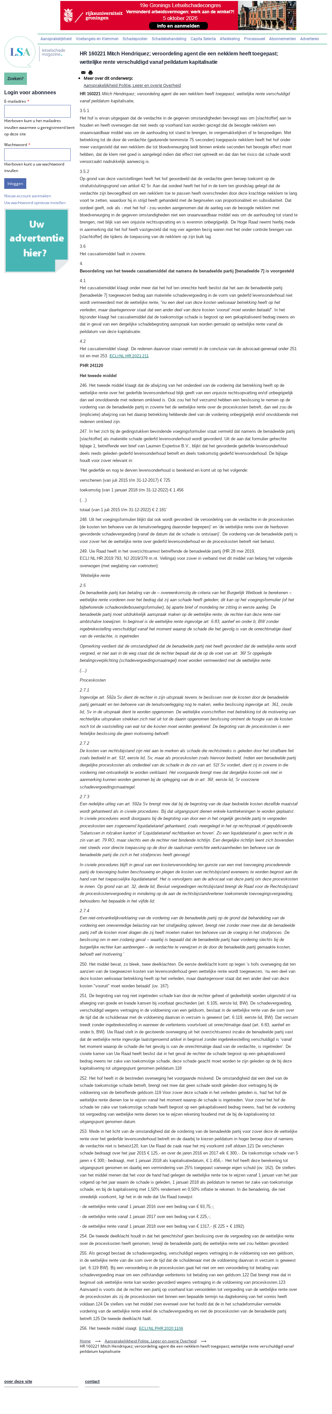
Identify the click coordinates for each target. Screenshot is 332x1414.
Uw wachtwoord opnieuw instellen (34, 202)
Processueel (254, 39)
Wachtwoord (15, 144)
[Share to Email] (83, 72)
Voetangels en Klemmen (97, 39)
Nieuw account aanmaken (27, 196)
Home (85, 1341)
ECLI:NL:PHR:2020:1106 (161, 1328)
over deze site (18, 1381)
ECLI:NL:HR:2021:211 (129, 356)
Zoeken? (15, 78)
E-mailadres (15, 101)
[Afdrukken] (90, 72)
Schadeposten (135, 39)
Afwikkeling (230, 39)
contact (92, 1381)
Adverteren (309, 39)
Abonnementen (282, 39)
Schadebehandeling (169, 39)
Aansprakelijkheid (56, 39)
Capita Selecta (203, 39)
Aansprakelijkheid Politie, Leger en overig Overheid (132, 85)
